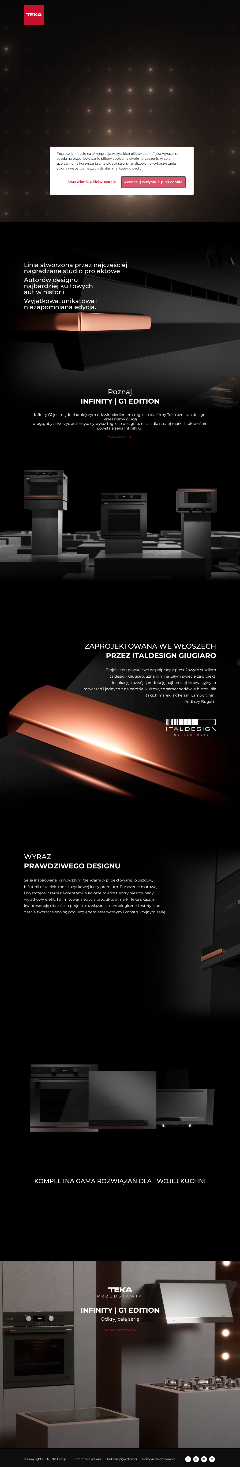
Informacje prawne (88, 1459)
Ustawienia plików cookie (92, 182)
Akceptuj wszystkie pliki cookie (153, 182)
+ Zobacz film (120, 436)
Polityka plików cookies (158, 1459)
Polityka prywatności (122, 1459)
